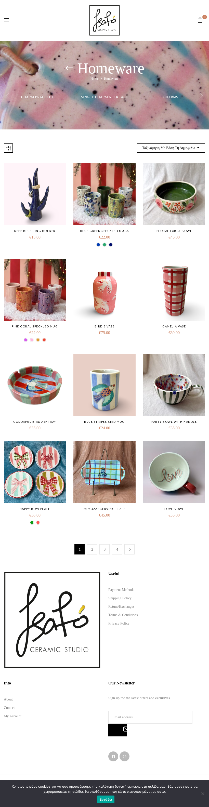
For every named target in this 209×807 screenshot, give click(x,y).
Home (94, 79)
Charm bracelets (38, 97)
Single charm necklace (104, 97)
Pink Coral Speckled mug (35, 326)
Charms (170, 97)
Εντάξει (106, 799)
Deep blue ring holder (35, 230)
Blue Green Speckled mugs (104, 230)
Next (129, 549)
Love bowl (174, 508)
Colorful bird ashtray (34, 421)
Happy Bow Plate (35, 508)
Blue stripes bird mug (104, 421)
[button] (200, 20)
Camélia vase (174, 326)
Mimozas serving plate (105, 508)
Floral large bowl (174, 230)
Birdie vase (105, 326)
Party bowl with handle (174, 421)
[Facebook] (113, 756)
